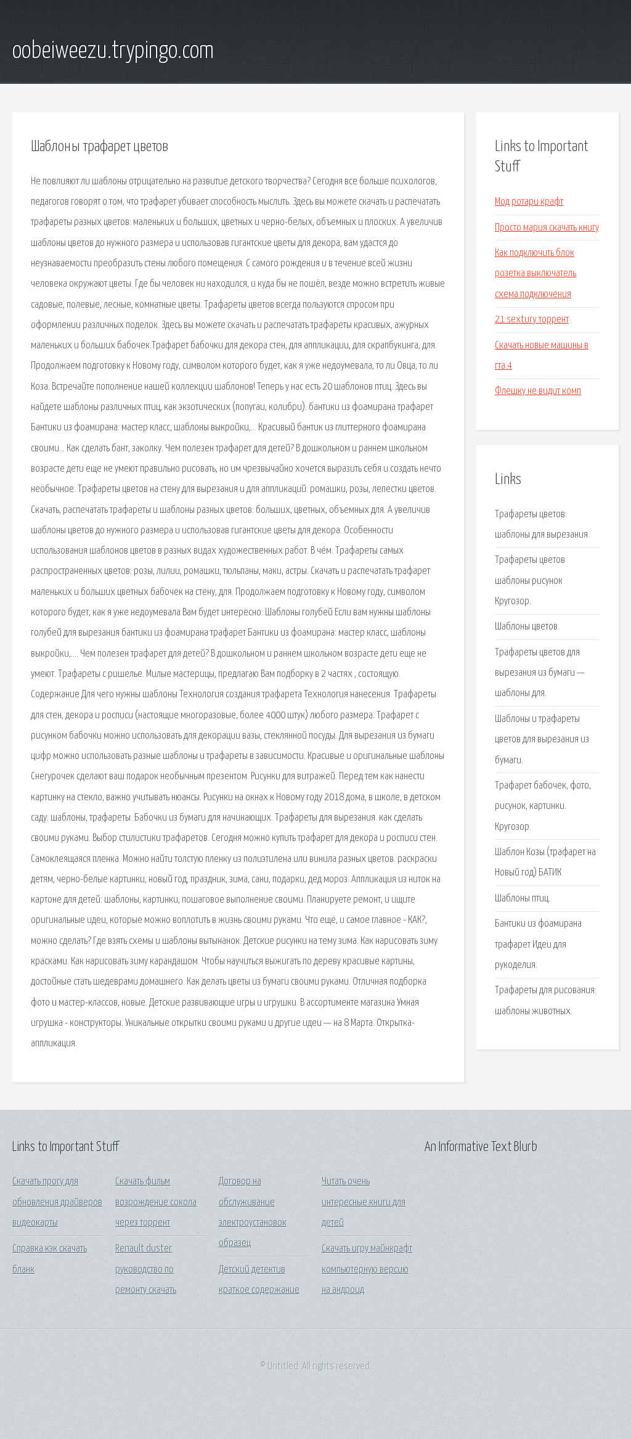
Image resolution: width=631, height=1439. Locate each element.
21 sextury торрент (532, 319)
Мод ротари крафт (529, 202)
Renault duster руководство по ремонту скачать (145, 1269)
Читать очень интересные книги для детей (363, 1202)
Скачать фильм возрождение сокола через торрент (156, 1202)
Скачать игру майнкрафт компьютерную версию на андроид (367, 1269)
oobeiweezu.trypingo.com (113, 51)
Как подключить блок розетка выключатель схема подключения (535, 274)
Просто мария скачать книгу (547, 228)
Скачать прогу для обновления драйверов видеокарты (57, 1202)
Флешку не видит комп (538, 391)
